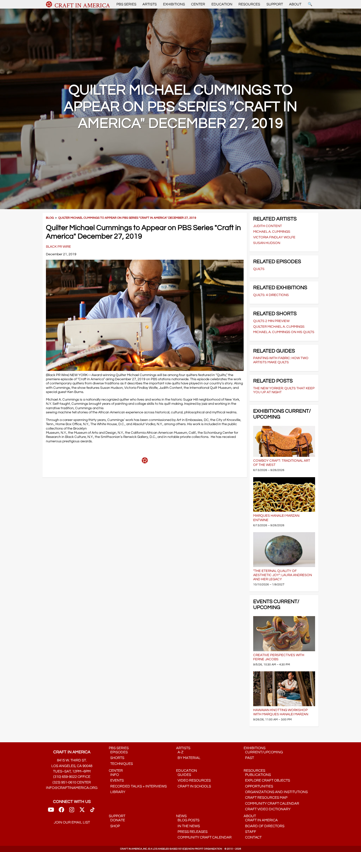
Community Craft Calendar (271, 803)
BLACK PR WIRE (58, 246)
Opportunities (258, 786)
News (181, 816)
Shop (114, 826)
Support (274, 4)
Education (221, 4)
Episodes (118, 752)
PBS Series (126, 4)
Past (249, 758)
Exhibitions (174, 4)
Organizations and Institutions (276, 792)
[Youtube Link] (51, 811)
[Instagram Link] (72, 811)
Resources (249, 4)
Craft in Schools (193, 786)
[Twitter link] (82, 811)
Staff (250, 832)
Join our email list (72, 822)
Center (198, 4)
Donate (117, 820)
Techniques (121, 764)
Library (117, 792)
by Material (188, 758)
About (295, 4)
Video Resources (193, 780)
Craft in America (261, 820)
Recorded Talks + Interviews (138, 786)
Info (114, 775)
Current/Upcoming (263, 752)
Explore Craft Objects (267, 780)
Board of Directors (264, 826)
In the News (188, 826)
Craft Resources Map (265, 797)
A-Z (179, 752)
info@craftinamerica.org (71, 788)
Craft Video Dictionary (267, 809)
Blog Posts (187, 820)
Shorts (116, 758)
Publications (257, 775)
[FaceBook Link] (61, 811)
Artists (149, 4)
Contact (253, 837)
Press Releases (192, 832)
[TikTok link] (92, 811)
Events (116, 780)
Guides (183, 775)
